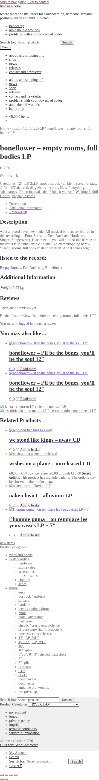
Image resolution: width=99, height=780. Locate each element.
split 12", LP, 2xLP (32, 642)
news (13, 64)
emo (43, 183)
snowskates (26, 567)
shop (12, 59)
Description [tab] (17, 204)
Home (4, 128)
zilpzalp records (23, 196)
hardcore (24, 605)
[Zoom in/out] (2, 775)
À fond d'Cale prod (14, 188)
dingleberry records (44, 188)
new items (7, 543)
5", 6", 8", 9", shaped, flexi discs (42, 654)
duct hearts (26, 683)
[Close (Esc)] (15, 775)
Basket (15, 766)
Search (67, 42)
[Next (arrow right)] (6, 779)
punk (22, 613)
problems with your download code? (35, 34)
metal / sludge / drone (34, 609)
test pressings (28, 692)
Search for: (8, 42)
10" (21, 646)
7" (20, 658)
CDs (21, 671)
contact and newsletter (25, 72)
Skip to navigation (13, 2)
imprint (14, 725)
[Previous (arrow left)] (2, 779)
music (16, 128)
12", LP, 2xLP (33, 128)
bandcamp (16, 26)
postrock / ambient (61, 183)
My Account (18, 753)
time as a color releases (35, 634)
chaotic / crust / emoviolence (39, 625)
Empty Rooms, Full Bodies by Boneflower (31, 268)
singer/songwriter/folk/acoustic (40, 629)
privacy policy (19, 720)
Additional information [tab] (25, 208)
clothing (24, 580)
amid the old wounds (24, 30)
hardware (25, 563)
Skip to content (38, 2)
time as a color (10, 6)
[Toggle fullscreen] (6, 775)
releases (14, 68)
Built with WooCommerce (19, 745)
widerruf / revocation (24, 733)
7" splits (24, 663)
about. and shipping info (26, 55)
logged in (26, 323)
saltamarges (8, 192)
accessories (26, 571)
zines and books (20, 555)
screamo (82, 183)
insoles (33, 576)
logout (13, 716)
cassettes (24, 667)
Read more (28, 369)
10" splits (25, 650)
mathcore (25, 621)
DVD (22, 675)
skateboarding (19, 559)
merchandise (27, 679)
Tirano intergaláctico (33, 192)
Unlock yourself (62, 192)
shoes (22, 584)
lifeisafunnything (72, 188)
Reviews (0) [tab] (18, 212)
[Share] (11, 775)
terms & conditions (23, 729)
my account (17, 712)
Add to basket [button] (30, 450)
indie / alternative (30, 617)
